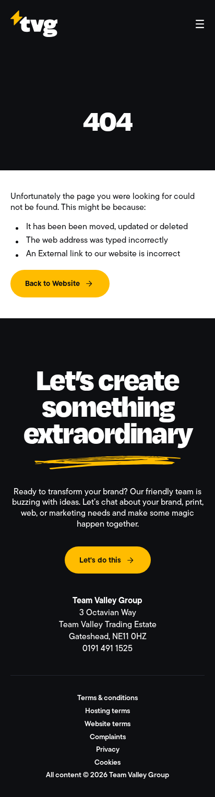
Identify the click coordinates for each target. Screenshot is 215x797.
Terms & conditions (107, 697)
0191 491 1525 (107, 648)
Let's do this (100, 560)
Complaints (108, 736)
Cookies (107, 762)
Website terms (107, 723)
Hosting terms (107, 710)
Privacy (108, 749)
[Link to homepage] (33, 32)
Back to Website (52, 283)
